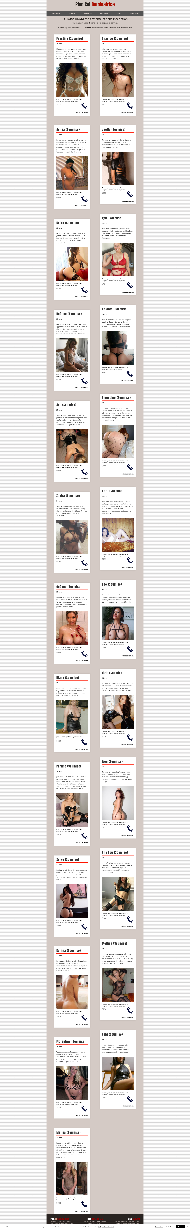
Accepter (181, 1227)
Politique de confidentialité (106, 1227)
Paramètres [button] (159, 1227)
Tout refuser (169, 1227)
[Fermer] (187, 1226)
